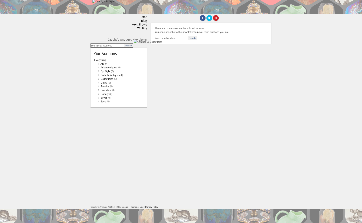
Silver (104, 97)
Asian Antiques (109, 67)
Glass (104, 82)
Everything (100, 60)
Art (102, 63)
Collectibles (107, 78)
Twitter (209, 18)
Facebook (203, 18)
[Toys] (98, 101)
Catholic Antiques (110, 75)
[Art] (98, 63)
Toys (104, 101)
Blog (144, 20)
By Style (106, 71)
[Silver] (98, 97)
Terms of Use (137, 207)
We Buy (142, 28)
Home (143, 17)
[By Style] (98, 71)
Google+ (125, 207)
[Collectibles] (98, 78)
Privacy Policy (151, 207)
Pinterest (216, 18)
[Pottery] (98, 94)
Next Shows (139, 24)
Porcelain (106, 90)
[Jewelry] (98, 86)
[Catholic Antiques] (98, 75)
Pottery (105, 94)
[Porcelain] (98, 90)
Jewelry (105, 86)
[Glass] (98, 82)
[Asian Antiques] (98, 67)
